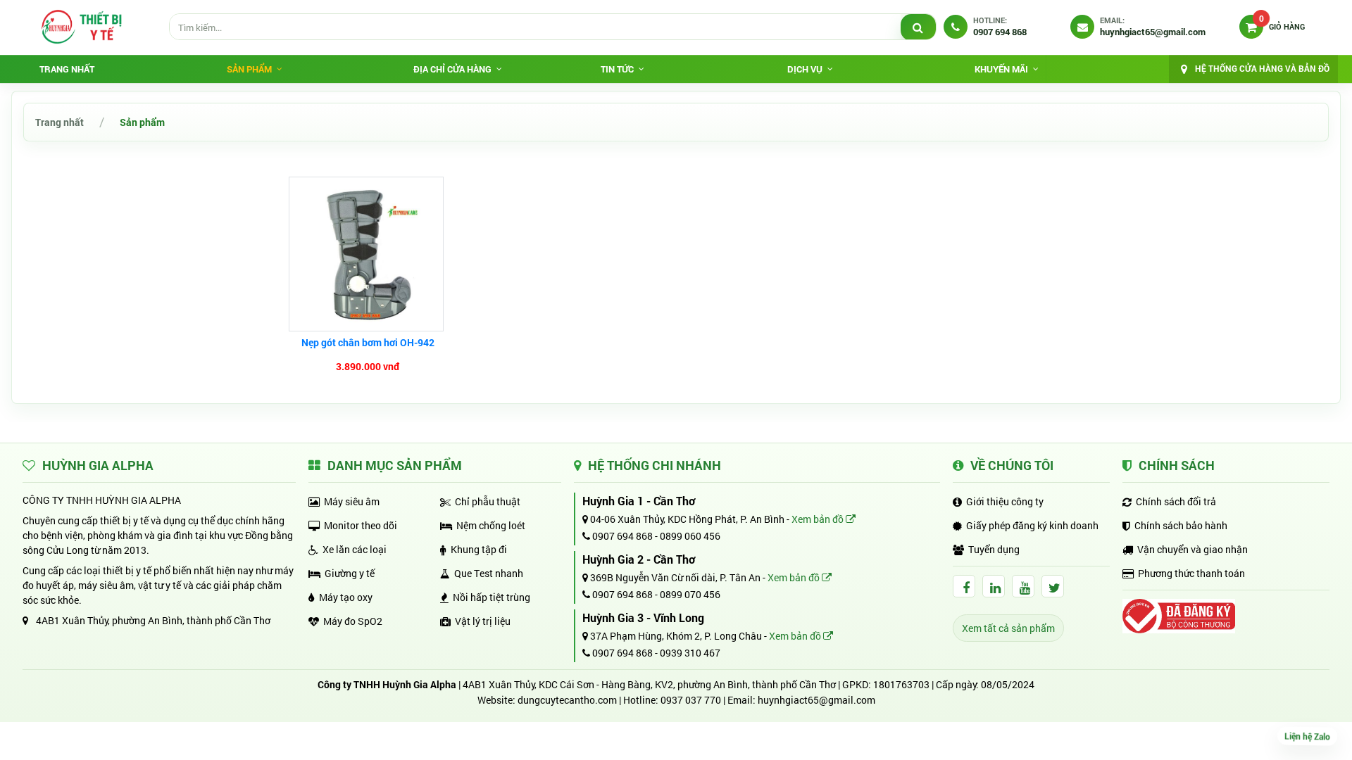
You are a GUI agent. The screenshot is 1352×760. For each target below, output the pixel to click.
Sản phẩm (142, 122)
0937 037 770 (691, 700)
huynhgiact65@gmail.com (816, 700)
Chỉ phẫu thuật (487, 501)
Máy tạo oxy (346, 597)
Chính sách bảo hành (1180, 525)
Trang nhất (66, 69)
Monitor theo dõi (360, 525)
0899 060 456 (690, 536)
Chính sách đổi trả (1176, 501)
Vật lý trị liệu (483, 621)
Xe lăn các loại (355, 549)
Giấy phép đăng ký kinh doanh (1032, 525)
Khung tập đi (479, 549)
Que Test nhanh (488, 573)
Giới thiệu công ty (1005, 501)
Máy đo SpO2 (352, 621)
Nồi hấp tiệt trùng (491, 597)
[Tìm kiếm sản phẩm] (918, 27)
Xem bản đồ (818, 519)
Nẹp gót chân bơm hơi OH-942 (367, 342)
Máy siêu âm (352, 501)
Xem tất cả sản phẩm (1008, 628)
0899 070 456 (690, 594)
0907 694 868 (621, 536)
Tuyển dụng (994, 549)
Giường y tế (350, 573)
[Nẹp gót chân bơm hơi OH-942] (368, 254)
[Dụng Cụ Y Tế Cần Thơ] (81, 26)
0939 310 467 (690, 652)
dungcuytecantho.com (567, 700)
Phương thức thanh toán (1191, 573)
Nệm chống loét (490, 525)
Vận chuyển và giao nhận (1192, 549)
